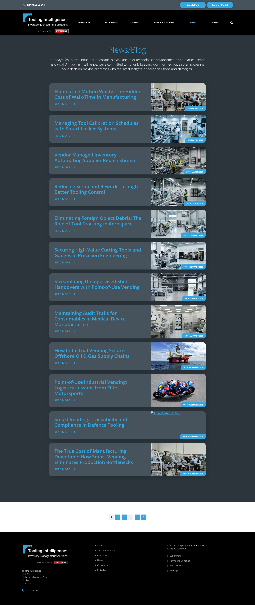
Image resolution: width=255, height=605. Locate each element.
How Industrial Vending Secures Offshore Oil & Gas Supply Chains (92, 353)
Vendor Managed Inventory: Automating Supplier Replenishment (95, 157)
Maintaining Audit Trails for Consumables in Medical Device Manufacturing (90, 318)
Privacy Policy (176, 565)
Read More (62, 104)
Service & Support (165, 22)
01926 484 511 (36, 5)
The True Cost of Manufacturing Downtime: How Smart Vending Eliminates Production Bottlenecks (93, 456)
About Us (102, 545)
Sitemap (174, 570)
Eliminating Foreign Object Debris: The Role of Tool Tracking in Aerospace (97, 221)
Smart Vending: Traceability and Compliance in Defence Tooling (90, 422)
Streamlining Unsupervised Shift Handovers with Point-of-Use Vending (97, 284)
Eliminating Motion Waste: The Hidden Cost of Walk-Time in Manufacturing (98, 94)
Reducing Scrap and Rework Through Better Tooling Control (96, 189)
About (136, 22)
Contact (216, 22)
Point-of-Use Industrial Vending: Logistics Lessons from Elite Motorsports (90, 387)
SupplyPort (193, 4)
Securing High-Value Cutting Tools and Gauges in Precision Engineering (97, 252)
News (193, 22)
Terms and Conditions (181, 560)
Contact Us (102, 565)
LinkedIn (101, 570)
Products (84, 22)
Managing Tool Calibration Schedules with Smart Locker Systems (96, 126)
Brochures (111, 22)
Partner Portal (220, 4)
